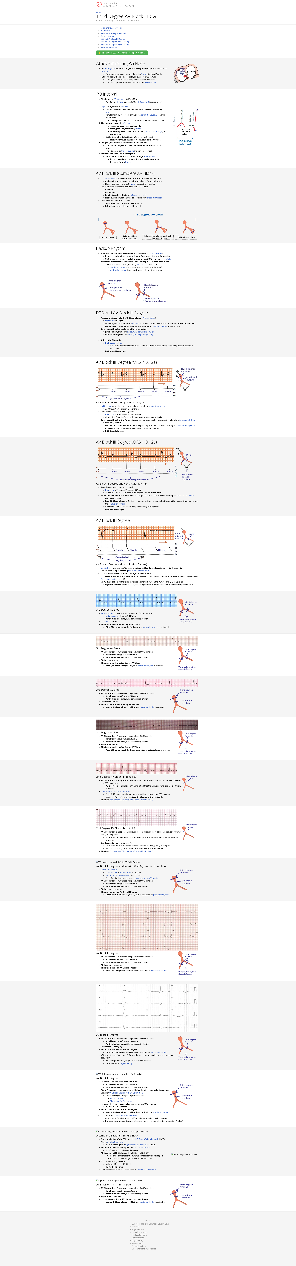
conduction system (149, 115)
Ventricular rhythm (118, 270)
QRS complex (151, 82)
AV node (126, 123)
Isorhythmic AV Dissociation (127, 1115)
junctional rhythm (187, 420)
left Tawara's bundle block (146, 1139)
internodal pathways (153, 131)
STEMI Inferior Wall (109, 869)
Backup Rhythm (107, 36)
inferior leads (125, 872)
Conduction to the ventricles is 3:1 (115, 791)
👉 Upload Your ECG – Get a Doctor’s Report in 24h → (122, 53)
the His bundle (127, 151)
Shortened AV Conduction (121, 1101)
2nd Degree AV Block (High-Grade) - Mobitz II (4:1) (131, 851)
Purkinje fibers (150, 156)
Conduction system (109, 178)
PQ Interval (105, 30)
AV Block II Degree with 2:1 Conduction (126, 1093)
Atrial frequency (112, 616)
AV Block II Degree (109, 47)
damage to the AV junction (147, 878)
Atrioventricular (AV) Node (112, 28)
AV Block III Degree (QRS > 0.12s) (115, 44)
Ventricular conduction (110, 579)
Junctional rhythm (117, 267)
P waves (135, 323)
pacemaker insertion (147, 1169)
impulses (140, 264)
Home (98, 12)
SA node (104, 71)
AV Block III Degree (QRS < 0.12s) (115, 41)
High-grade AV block (114, 343)
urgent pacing (126, 1063)
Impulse (104, 106)
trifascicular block (154, 198)
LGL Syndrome (116, 1098)
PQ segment (143, 102)
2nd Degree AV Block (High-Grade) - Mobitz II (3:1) (131, 799)
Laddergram (106, 406)
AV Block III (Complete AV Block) (114, 33)
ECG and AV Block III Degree (113, 39)
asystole (167, 259)
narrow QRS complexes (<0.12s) (140, 332)
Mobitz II (104, 568)
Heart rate (109, 414)
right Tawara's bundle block (137, 1144)
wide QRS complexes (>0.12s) (140, 334)
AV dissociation (148, 318)
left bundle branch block (138, 570)
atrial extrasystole (115, 1142)
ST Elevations (111, 872)
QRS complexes (155, 253)
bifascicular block (138, 195)
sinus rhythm (109, 68)
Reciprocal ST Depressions (117, 875)
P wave (144, 74)
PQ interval (118, 99)
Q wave (128, 162)
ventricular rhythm (186, 495)
